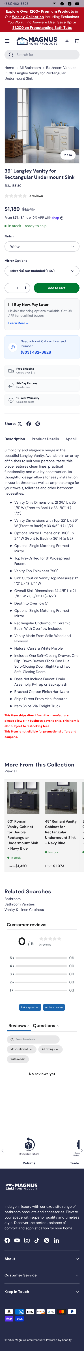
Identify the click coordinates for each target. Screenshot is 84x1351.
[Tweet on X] (19, 423)
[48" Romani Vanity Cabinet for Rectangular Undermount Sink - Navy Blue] (61, 798)
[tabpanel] (42, 593)
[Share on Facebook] (28, 423)
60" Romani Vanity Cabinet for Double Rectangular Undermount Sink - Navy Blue (22, 835)
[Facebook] (62, 4)
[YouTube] (77, 4)
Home (9, 67)
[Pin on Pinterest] (37, 423)
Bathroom (12, 898)
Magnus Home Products (30, 1340)
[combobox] (42, 54)
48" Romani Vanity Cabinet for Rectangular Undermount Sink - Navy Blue (61, 832)
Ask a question (30, 1007)
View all (10, 771)
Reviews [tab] (19, 1025)
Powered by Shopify (59, 1340)
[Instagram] (69, 4)
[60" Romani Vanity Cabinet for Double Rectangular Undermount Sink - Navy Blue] (23, 798)
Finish (9, 236)
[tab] (14, 439)
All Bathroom (30, 67)
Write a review (54, 1007)
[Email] (54, 4)
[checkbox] (18, 1059)
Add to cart (56, 288)
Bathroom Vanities (61, 67)
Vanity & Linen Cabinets (24, 909)
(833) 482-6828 (16, 4)
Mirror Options (15, 261)
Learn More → (18, 323)
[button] (77, 41)
